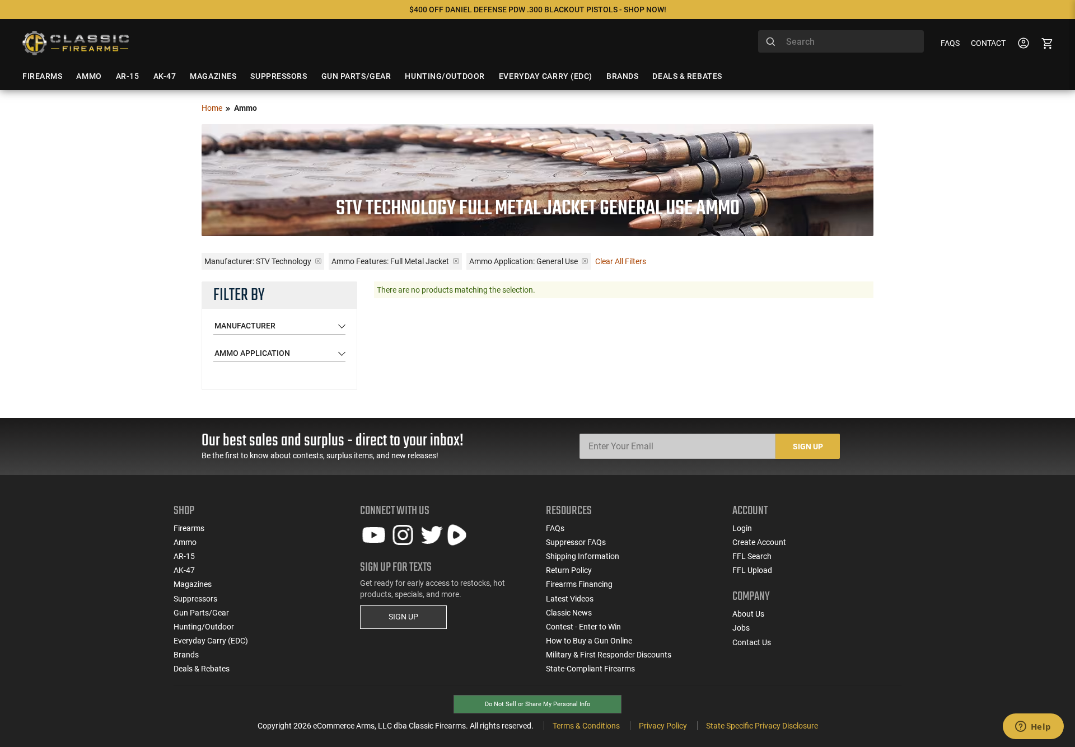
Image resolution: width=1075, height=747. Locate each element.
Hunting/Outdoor (204, 626)
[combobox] (841, 41)
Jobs (741, 627)
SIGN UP (403, 616)
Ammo (185, 542)
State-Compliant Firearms (590, 668)
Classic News (569, 612)
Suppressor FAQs (576, 542)
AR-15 (184, 556)
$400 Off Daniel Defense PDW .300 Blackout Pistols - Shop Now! (537, 9)
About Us (748, 613)
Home (212, 108)
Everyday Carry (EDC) (211, 640)
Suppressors (195, 598)
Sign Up (808, 446)
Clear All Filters (620, 261)
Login (742, 528)
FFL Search (752, 556)
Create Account (759, 542)
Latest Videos (569, 598)
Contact (988, 43)
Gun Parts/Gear (201, 612)
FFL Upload (752, 570)
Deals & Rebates (202, 668)
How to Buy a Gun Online (589, 640)
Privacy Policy (663, 725)
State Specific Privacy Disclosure (762, 725)
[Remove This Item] (318, 261)
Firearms (189, 528)
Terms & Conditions (586, 725)
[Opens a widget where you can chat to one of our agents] (1033, 727)
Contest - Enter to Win (583, 626)
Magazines (193, 584)
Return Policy (569, 570)
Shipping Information (582, 556)
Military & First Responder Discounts (608, 654)
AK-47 (184, 570)
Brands (186, 654)
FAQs (950, 43)
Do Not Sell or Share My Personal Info (537, 704)
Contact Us (751, 642)
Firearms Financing (579, 584)
